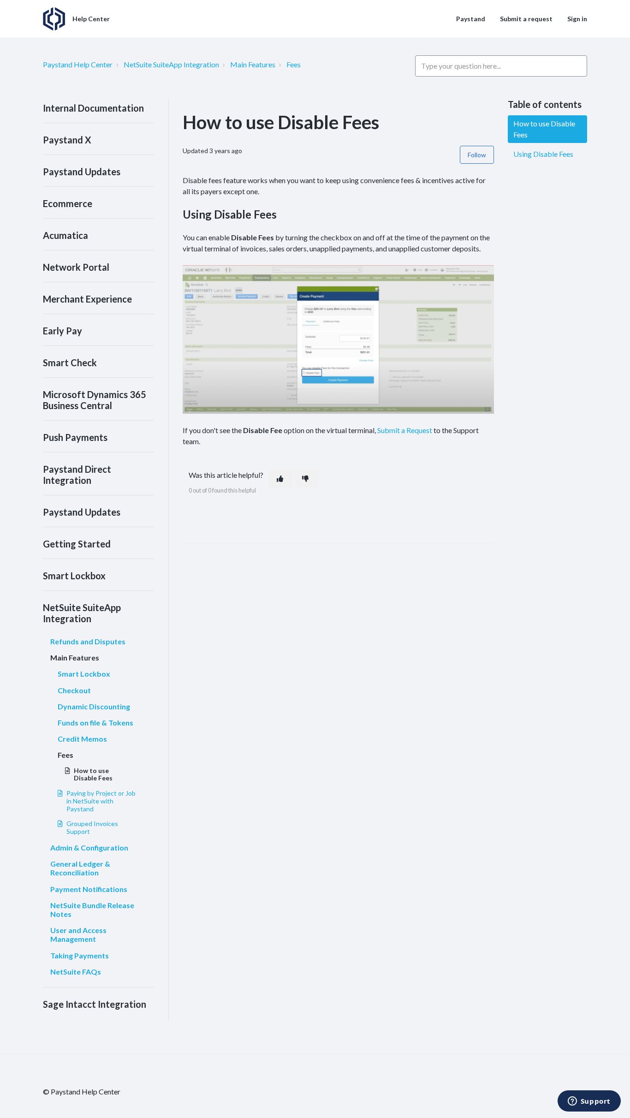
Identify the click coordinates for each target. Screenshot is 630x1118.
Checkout (74, 690)
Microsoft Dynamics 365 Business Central (94, 400)
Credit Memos (82, 738)
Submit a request (526, 19)
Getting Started (77, 543)
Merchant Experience (87, 298)
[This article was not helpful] (306, 479)
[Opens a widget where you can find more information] (589, 1101)
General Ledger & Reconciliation (80, 868)
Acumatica (65, 235)
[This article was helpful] (281, 479)
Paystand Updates (81, 171)
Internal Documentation (93, 107)
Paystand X (67, 139)
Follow (477, 155)
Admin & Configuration (89, 847)
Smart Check (70, 362)
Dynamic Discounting (94, 706)
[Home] (54, 18)
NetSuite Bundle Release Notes (92, 909)
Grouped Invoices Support (92, 827)
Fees (293, 64)
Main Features (252, 64)
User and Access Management (78, 934)
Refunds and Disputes (87, 641)
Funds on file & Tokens (95, 722)
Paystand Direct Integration (77, 475)
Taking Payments (79, 955)
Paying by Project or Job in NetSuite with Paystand (101, 801)
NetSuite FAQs (75, 971)
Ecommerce (67, 203)
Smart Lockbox (74, 575)
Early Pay (62, 330)
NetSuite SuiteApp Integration (171, 64)
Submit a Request (404, 430)
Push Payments (75, 437)
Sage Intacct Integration (94, 1004)
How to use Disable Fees (93, 774)
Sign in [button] (577, 19)
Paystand (470, 19)
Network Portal (76, 267)
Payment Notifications (88, 889)
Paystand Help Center (78, 64)
